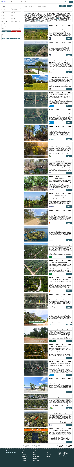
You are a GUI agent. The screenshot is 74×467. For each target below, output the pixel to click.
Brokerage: (4, 26)
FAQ (34, 452)
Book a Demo (36, 460)
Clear (16, 31)
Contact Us (48, 456)
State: (3, 7)
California (60, 452)
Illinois (59, 455)
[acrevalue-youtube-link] (15, 453)
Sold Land (16, 1)
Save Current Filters (6, 38)
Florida (60, 453)
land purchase (37, 20)
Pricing (32, 1)
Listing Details (68, 38)
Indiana (60, 456)
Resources (24, 460)
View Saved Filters (16, 38)
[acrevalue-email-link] (7, 453)
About (34, 450)
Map (23, 452)
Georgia (60, 454)
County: (12, 7)
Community (27, 1)
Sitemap (35, 458)
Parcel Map (11, 1)
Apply (6, 31)
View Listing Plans (55, 10)
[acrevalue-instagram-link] (12, 452)
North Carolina (65, 453)
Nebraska (64, 452)
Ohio (64, 454)
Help (36, 1)
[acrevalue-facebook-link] (8, 452)
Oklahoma (64, 455)
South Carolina (65, 456)
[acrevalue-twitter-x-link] (10, 452)
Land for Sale (21, 1)
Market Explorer (36, 456)
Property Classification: (6, 23)
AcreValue (26, 13)
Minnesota (60, 461)
